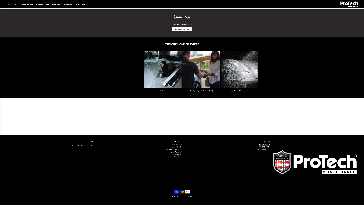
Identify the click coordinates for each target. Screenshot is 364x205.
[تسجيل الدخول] (11, 4)
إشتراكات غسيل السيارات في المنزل (201, 91)
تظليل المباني (163, 91)
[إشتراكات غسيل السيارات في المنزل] (201, 69)
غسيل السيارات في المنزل (239, 91)
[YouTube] (82, 145)
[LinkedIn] (78, 145)
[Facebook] (91, 145)
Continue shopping (182, 29)
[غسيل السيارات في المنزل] (239, 69)
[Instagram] (87, 145)
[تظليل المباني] (163, 69)
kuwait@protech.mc (263, 149)
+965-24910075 (264, 147)
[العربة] (8, 4)
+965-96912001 (264, 144)
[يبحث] (15, 4)
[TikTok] (73, 145)
